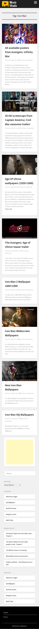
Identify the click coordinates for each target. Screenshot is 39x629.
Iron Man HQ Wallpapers (19, 414)
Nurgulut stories (11, 514)
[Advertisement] (19, 452)
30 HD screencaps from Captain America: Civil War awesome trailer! (18, 120)
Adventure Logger (11, 497)
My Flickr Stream (11, 508)
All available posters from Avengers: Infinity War (19, 52)
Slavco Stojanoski (27, 60)
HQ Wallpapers (10, 502)
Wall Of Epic (9, 520)
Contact (5, 612)
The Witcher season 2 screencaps (16, 550)
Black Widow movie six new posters (17, 556)
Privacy (5, 617)
